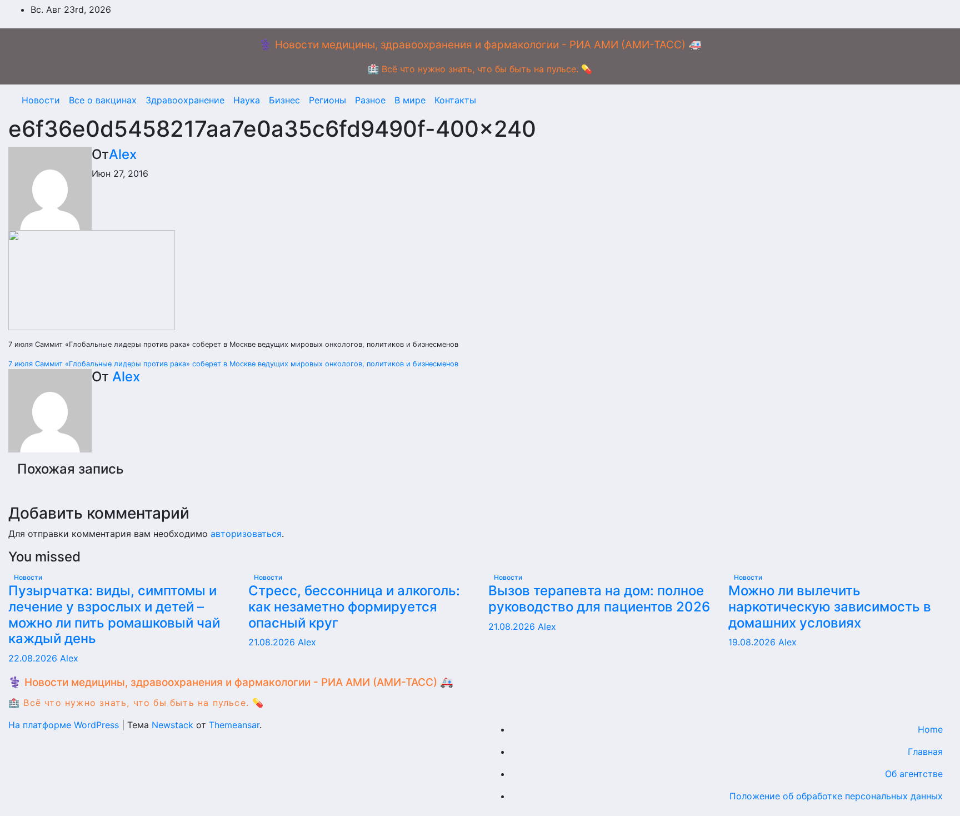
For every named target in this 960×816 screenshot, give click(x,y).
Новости (41, 100)
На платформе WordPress (65, 724)
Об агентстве (914, 773)
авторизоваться (246, 533)
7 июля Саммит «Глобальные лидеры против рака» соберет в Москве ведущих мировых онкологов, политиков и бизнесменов (233, 364)
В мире (410, 100)
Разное (370, 100)
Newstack (172, 724)
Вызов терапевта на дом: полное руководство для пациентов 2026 (599, 599)
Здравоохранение (185, 100)
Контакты (455, 100)
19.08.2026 (753, 642)
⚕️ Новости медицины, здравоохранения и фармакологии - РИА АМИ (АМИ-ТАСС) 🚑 (480, 44)
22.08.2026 (34, 658)
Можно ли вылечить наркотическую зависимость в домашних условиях (829, 607)
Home (930, 729)
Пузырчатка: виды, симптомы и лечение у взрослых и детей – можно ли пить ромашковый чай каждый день (114, 614)
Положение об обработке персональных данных (836, 796)
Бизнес (284, 100)
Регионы (327, 100)
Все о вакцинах (103, 100)
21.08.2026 (273, 642)
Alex (123, 154)
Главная (925, 751)
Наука (246, 100)
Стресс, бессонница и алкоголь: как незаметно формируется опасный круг (354, 607)
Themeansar (234, 724)
